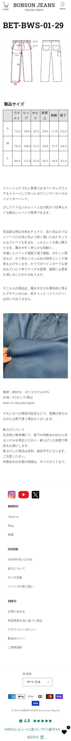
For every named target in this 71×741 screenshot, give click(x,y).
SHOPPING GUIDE (20, 559)
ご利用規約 (15, 647)
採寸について (16, 568)
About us (13, 516)
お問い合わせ (16, 611)
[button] (62, 6)
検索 (11, 534)
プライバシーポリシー (22, 629)
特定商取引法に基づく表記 (25, 620)
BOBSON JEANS (34, 5)
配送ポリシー (16, 638)
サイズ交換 (15, 577)
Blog (11, 525)
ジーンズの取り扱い (21, 586)
